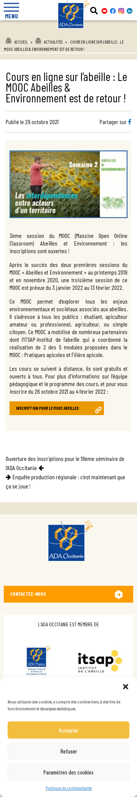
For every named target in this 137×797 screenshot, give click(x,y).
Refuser (69, 751)
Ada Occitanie (68, 31)
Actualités (53, 41)
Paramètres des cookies (68, 772)
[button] (125, 686)
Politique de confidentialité (69, 788)
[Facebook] (129, 121)
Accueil (21, 41)
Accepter (68, 730)
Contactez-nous (28, 594)
